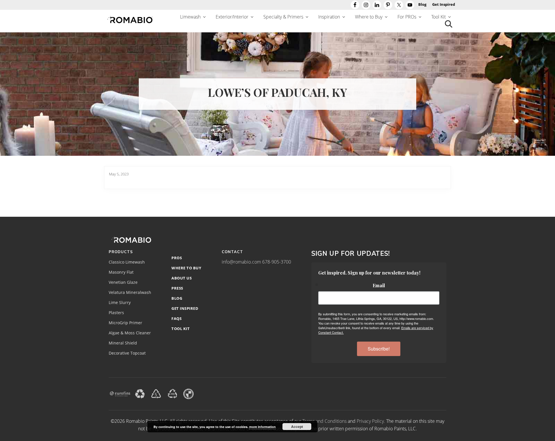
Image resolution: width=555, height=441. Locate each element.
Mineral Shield (123, 343)
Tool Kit (180, 328)
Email (379, 285)
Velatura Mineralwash (130, 292)
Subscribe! (379, 348)
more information (262, 427)
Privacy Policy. (371, 421)
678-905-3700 (276, 262)
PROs (176, 257)
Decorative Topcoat (127, 353)
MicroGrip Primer (125, 322)
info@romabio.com (241, 262)
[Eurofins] (120, 393)
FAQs (176, 318)
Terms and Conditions (324, 421)
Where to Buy (186, 267)
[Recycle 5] (156, 393)
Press (177, 288)
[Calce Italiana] (188, 393)
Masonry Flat (121, 272)
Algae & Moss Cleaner (130, 333)
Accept (297, 426)
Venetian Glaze (123, 282)
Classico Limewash (127, 262)
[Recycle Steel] (172, 393)
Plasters (116, 312)
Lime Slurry (120, 302)
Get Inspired (184, 308)
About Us (181, 278)
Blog (176, 298)
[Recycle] (139, 393)
